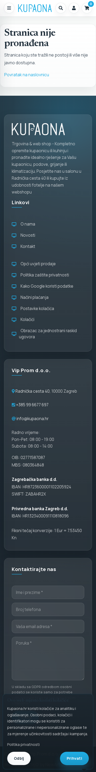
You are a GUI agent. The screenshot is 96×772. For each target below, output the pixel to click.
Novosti (27, 235)
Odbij (19, 758)
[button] (60, 8)
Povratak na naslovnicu (26, 75)
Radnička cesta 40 (32, 391)
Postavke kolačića (36, 308)
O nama (27, 224)
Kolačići (26, 319)
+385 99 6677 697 (32, 405)
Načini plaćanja (34, 297)
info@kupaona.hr (33, 418)
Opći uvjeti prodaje (37, 264)
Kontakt (27, 246)
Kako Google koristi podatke (46, 286)
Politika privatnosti (23, 744)
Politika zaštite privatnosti (44, 275)
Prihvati (74, 758)
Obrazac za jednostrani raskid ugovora (48, 334)
